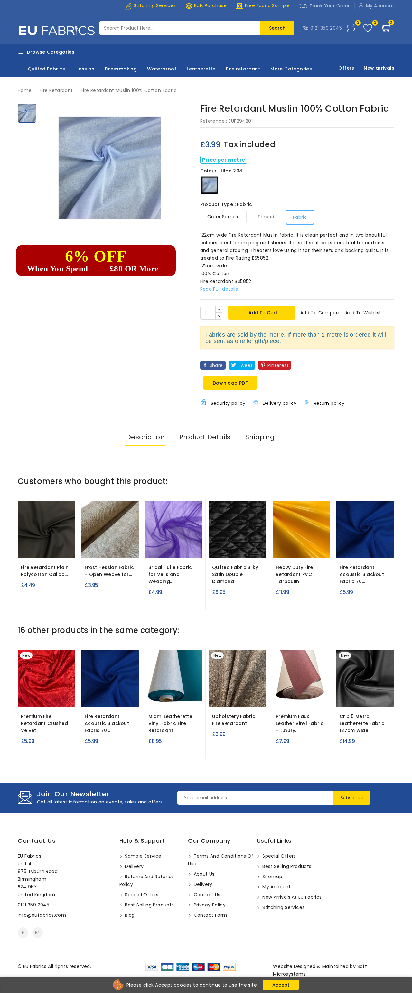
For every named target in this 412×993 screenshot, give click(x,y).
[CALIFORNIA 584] (216, 698)
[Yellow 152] (315, 549)
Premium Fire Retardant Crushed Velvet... (44, 723)
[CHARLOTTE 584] (228, 698)
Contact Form (209, 915)
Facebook (23, 932)
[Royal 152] (303, 549)
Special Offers (141, 894)
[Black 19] (28, 549)
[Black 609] (36, 698)
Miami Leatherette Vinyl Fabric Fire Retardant (170, 723)
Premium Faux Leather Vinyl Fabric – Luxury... (299, 723)
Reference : (213, 121)
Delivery (134, 866)
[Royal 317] (359, 549)
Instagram (37, 932)
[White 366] (241, 549)
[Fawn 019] (64, 549)
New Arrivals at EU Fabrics (291, 897)
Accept (280, 985)
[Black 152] (280, 549)
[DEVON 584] (252, 698)
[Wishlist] (367, 28)
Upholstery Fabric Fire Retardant (233, 720)
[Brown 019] (52, 549)
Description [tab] (145, 436)
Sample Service (143, 856)
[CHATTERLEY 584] (240, 698)
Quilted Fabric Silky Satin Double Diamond (235, 574)
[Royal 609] (24, 698)
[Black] (231, 551)
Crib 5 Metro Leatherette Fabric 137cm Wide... (362, 723)
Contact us (37, 841)
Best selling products (149, 905)
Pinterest (278, 365)
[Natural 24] (110, 549)
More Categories (291, 69)
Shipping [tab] (260, 436)
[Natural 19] (40, 549)
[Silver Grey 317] (371, 549)
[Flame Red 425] (187, 698)
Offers (346, 68)
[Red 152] (292, 549)
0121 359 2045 (326, 28)
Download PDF (230, 383)
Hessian (85, 69)
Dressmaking (121, 69)
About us (203, 874)
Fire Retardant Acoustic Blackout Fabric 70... (362, 574)
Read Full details (219, 289)
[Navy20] (367, 698)
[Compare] (350, 28)
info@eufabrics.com (42, 915)
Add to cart (262, 313)
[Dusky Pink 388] (301, 698)
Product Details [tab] (205, 436)
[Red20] (379, 698)
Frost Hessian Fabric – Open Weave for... (109, 571)
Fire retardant (243, 69)
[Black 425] (151, 698)
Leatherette (201, 69)
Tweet (245, 365)
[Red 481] (176, 549)
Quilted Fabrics (46, 69)
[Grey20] (355, 698)
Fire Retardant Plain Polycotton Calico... (45, 571)
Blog (129, 915)
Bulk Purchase (206, 6)
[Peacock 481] (188, 549)
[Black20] (344, 698)
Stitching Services (154, 5)
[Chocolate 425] (175, 698)
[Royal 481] (164, 549)
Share (216, 365)
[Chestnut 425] (163, 698)
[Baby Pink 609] (47, 698)
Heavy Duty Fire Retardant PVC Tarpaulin (294, 574)
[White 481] (152, 549)
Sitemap (271, 876)
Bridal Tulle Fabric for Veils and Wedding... (170, 574)
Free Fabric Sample (263, 6)
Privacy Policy (209, 905)
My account (276, 887)
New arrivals (379, 68)
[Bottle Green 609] (59, 698)
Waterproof (161, 69)
